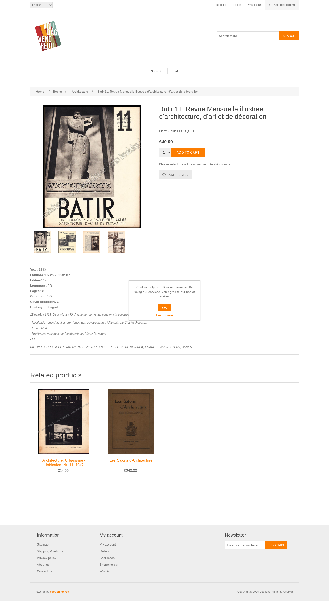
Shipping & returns (50, 551)
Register (221, 4)
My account (108, 544)
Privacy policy (46, 558)
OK (164, 307)
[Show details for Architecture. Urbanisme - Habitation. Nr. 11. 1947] (64, 421)
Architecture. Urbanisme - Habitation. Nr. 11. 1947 (63, 462)
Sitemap (43, 544)
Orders (104, 551)
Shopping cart (109, 564)
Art (176, 71)
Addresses (107, 558)
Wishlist (105, 571)
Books (155, 71)
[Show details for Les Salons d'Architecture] (131, 421)
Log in (237, 4)
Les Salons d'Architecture (131, 460)
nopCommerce (59, 591)
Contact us (44, 571)
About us (43, 564)
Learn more (164, 315)
